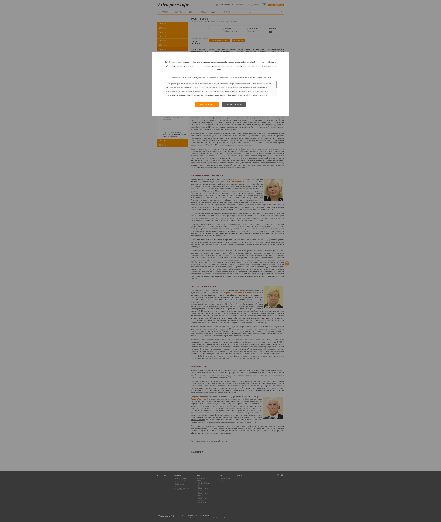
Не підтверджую (234, 104)
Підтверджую (206, 104)
